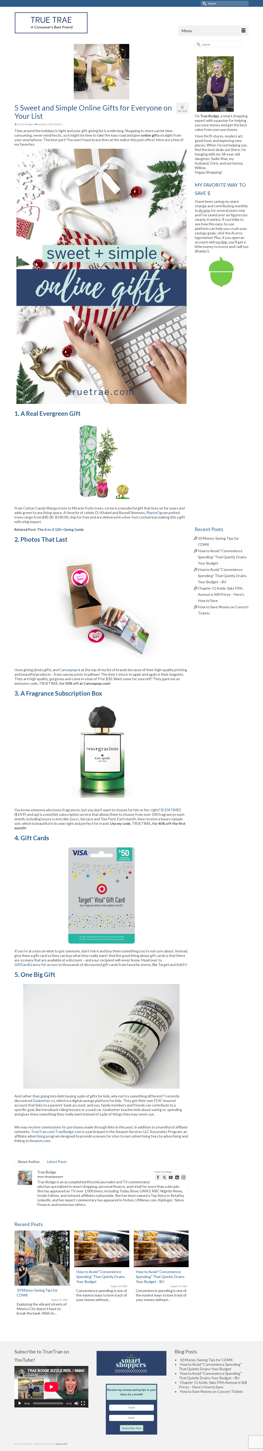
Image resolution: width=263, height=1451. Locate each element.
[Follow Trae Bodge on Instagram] (183, 1177)
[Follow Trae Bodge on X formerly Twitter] (164, 1177)
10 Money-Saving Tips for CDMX (206, 1360)
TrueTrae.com (42, 1131)
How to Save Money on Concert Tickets (211, 1391)
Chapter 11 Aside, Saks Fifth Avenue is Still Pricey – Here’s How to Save (221, 594)
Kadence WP (61, 1444)
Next (185, 1280)
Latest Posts (57, 1161)
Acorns (204, 210)
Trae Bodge (26, 124)
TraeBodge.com (68, 1131)
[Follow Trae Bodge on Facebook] (158, 1177)
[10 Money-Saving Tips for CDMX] (42, 1258)
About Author (29, 1161)
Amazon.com (40, 1141)
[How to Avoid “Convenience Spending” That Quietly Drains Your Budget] (101, 1249)
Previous (18, 1280)
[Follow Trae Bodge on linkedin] (177, 1177)
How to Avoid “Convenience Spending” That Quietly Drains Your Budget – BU (222, 575)
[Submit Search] (204, 3)
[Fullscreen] (83, 1403)
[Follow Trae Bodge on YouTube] (171, 1177)
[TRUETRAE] (51, 23)
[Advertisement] (222, 359)
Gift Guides (54, 124)
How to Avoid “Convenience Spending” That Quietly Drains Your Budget (222, 557)
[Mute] (76, 1403)
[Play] (20, 1403)
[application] (51, 1387)
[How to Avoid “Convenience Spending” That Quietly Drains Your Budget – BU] (161, 1249)
